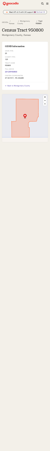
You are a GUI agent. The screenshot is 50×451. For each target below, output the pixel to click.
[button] (25, 116)
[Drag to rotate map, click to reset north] (45, 104)
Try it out (39, 12)
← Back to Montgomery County (17, 86)
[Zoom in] (45, 97)
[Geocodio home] (14, 3)
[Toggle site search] (42, 3)
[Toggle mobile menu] (47, 3)
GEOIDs (5, 22)
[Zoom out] (45, 100)
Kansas (11, 23)
